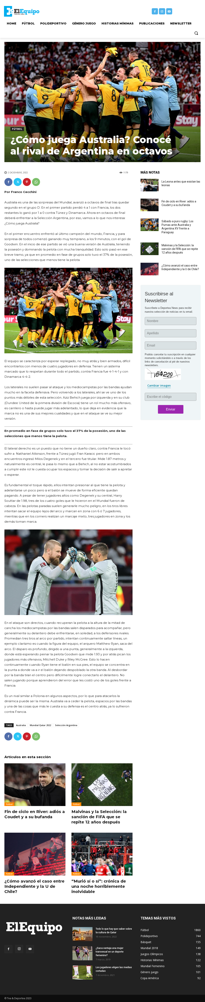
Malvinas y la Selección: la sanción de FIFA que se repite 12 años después (99, 816)
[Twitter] (18, 182)
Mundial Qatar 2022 (40, 725)
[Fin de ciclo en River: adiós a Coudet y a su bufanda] (34, 784)
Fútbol (17, 129)
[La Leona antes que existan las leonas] (150, 185)
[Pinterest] (27, 182)
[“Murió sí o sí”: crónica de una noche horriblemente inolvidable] (102, 854)
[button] (196, 33)
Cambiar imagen (159, 385)
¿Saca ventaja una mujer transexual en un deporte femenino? (110, 952)
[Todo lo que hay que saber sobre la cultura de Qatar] (82, 934)
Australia (21, 725)
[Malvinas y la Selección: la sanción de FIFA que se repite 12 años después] (102, 784)
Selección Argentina (66, 725)
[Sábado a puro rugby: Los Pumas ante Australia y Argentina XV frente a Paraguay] (150, 224)
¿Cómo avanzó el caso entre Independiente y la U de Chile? (34, 886)
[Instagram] (162, 11)
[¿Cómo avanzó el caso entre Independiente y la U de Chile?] (34, 854)
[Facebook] (155, 11)
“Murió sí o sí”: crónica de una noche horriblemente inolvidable (98, 886)
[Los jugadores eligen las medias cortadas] (82, 973)
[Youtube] (169, 11)
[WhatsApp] (36, 182)
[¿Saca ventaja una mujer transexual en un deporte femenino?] (82, 953)
